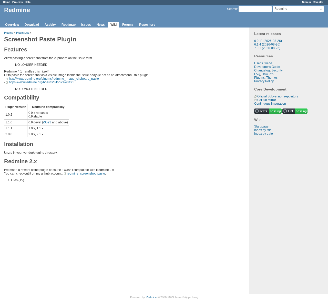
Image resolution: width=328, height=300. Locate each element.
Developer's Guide (267, 67)
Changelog (262, 70)
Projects (17, 2)
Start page (261, 126)
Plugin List (22, 32)
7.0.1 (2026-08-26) (267, 48)
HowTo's (267, 74)
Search (232, 9)
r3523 (47, 122)
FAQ (257, 74)
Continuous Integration (270, 103)
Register (318, 2)
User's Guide (263, 63)
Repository (147, 24)
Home (6, 2)
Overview (12, 24)
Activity (50, 24)
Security (277, 70)
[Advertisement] (274, 216)
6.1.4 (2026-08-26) (267, 44)
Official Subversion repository (277, 96)
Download (32, 24)
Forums (128, 24)
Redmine (151, 297)
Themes (272, 77)
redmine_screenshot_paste (86, 173)
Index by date (263, 133)
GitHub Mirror (266, 100)
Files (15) (17, 180)
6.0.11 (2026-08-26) (268, 41)
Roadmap (68, 24)
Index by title (263, 130)
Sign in (306, 2)
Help (27, 2)
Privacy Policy (264, 81)
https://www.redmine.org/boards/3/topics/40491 (41, 82)
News (101, 24)
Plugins (259, 77)
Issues (86, 24)
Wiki (113, 24)
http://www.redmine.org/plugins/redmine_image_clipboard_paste (54, 78)
